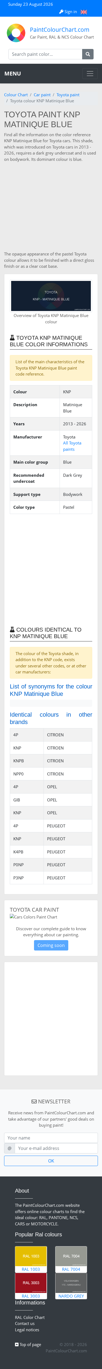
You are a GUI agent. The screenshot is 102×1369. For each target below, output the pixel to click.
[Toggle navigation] (90, 73)
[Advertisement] (51, 206)
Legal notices (27, 1329)
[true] (88, 54)
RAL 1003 (31, 1269)
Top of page (29, 1344)
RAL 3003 (31, 1296)
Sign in (70, 11)
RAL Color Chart (30, 1317)
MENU (12, 73)
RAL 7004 (71, 1269)
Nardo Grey (71, 1296)
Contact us (25, 1323)
